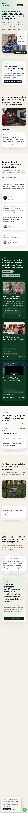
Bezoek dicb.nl (6, 356)
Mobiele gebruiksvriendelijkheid (13, 392)
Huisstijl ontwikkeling (10, 308)
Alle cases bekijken (7, 271)
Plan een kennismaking (14, 618)
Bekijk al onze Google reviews (9, 177)
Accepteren (7, 809)
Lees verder (22, 315)
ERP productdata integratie (12, 313)
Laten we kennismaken (20, 52)
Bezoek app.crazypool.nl (8, 397)
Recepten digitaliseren (10, 353)
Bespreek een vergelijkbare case (11, 275)
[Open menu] (25, 5)
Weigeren (15, 809)
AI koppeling (7, 351)
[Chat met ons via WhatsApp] (25, 810)
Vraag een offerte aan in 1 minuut (13, 81)
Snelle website (8, 394)
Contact (20, 5)
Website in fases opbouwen (12, 310)
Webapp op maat (9, 389)
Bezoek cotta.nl (6, 315)
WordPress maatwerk (10, 349)
